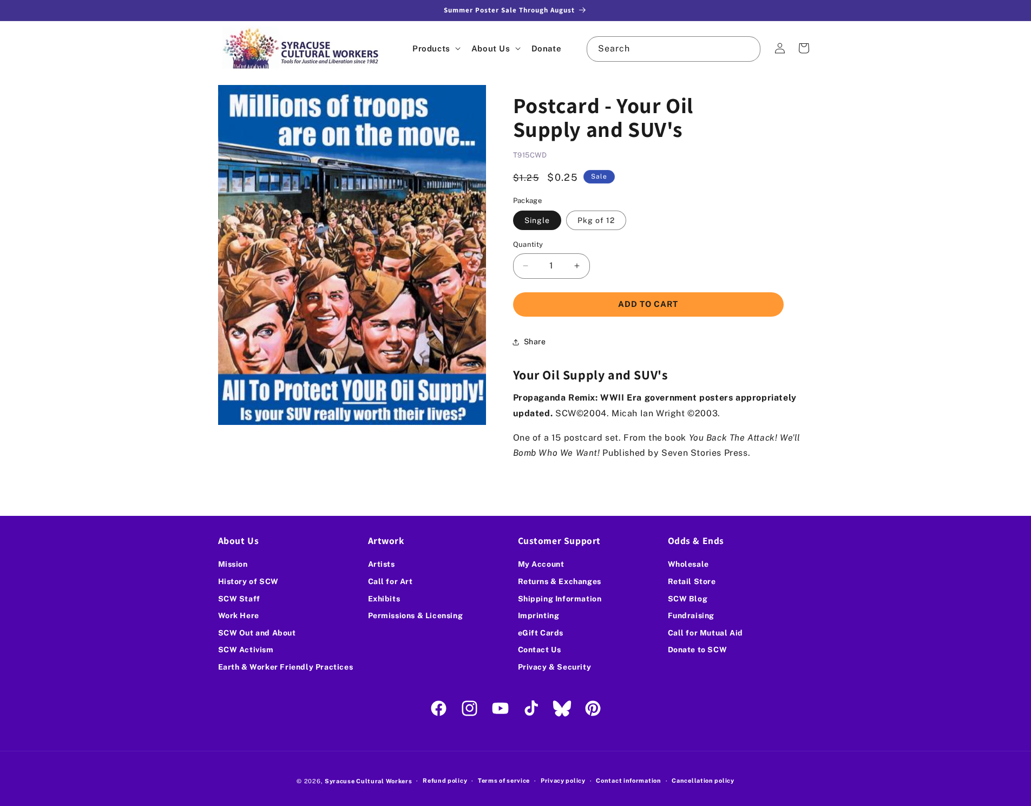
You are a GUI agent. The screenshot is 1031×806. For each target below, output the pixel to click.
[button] (435, 48)
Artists (381, 564)
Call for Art (390, 581)
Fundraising (691, 615)
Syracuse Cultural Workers (368, 781)
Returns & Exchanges (559, 581)
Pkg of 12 (596, 220)
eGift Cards (541, 632)
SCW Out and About (257, 632)
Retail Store (692, 581)
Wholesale (688, 564)
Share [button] (535, 341)
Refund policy (445, 780)
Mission (233, 564)
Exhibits (384, 598)
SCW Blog (688, 598)
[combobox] (673, 49)
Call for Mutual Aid (705, 632)
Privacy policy (563, 780)
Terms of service (504, 780)
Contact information (628, 780)
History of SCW (248, 581)
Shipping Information (560, 598)
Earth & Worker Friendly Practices (285, 667)
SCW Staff (239, 598)
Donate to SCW (697, 649)
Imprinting (539, 615)
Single (537, 220)
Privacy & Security (555, 667)
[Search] (748, 49)
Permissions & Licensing (415, 615)
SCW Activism (246, 649)
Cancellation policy (703, 780)
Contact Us (539, 649)
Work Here (238, 615)
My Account (541, 564)
